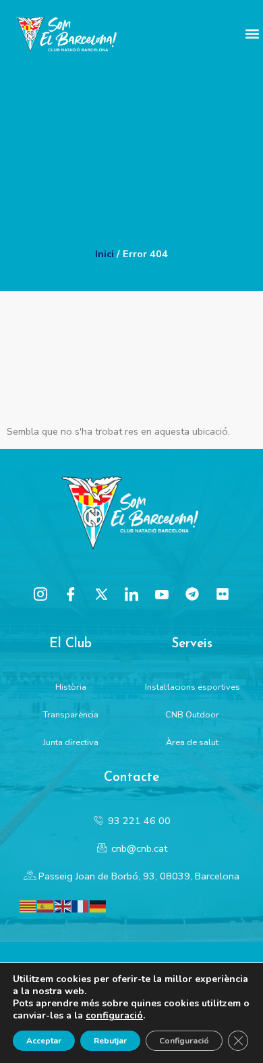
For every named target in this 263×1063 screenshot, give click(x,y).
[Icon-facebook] (70, 593)
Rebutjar (110, 1040)
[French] (81, 905)
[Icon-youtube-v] (161, 593)
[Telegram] (192, 593)
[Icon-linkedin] (131, 593)
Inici (104, 254)
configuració (114, 1016)
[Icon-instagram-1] (40, 593)
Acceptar (43, 1040)
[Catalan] (28, 905)
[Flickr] (222, 593)
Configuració (184, 1040)
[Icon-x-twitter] (101, 593)
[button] (252, 34)
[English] (63, 905)
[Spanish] (46, 905)
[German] (98, 905)
